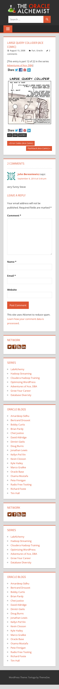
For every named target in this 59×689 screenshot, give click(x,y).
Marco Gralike (18, 467)
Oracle (39, 50)
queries (22, 135)
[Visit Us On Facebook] (14, 348)
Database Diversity (21, 395)
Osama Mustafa (19, 476)
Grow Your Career (21, 390)
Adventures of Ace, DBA (20, 65)
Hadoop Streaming (21, 373)
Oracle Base (17, 471)
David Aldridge (19, 437)
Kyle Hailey (17, 463)
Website (12, 289)
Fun (33, 50)
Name (11, 261)
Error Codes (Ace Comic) (21, 144)
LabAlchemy (17, 369)
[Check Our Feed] (19, 348)
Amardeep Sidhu (20, 416)
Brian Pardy (17, 429)
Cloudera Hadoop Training (25, 378)
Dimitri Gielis (18, 441)
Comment (14, 215)
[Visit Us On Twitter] (9, 348)
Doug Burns (17, 446)
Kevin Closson (18, 458)
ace (9, 135)
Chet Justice (17, 433)
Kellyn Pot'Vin (18, 454)
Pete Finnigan (18, 480)
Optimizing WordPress (23, 382)
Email (11, 275)
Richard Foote (18, 488)
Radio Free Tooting (21, 484)
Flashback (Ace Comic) (38, 149)
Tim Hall (15, 493)
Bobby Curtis (18, 424)
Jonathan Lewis (19, 450)
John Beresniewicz (29, 174)
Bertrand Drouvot (20, 420)
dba (15, 135)
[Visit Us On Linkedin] (23, 348)
